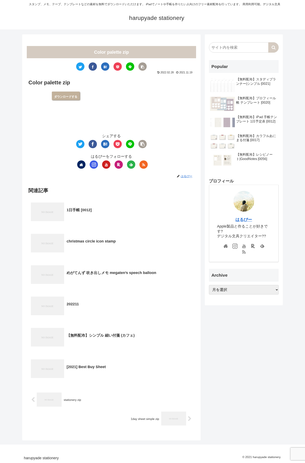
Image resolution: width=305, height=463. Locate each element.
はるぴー (243, 219)
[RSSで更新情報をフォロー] (143, 164)
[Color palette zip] (105, 66)
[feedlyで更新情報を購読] (131, 164)
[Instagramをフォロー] (94, 164)
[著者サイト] (81, 164)
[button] (273, 47)
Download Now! (66, 96)
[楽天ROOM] (119, 164)
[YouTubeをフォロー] (106, 164)
